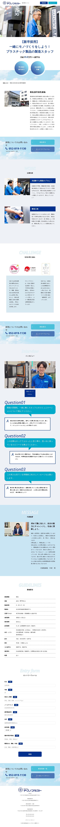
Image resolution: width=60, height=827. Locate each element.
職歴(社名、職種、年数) (11, 743)
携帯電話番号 (8, 712)
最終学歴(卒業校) (9, 735)
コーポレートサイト (43, 775)
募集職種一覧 (42, 769)
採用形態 (7, 727)
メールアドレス (9, 704)
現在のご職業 (8, 696)
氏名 (6, 681)
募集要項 (44, 2)
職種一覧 (5, 83)
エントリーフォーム (43, 149)
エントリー (53, 2)
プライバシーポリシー (30, 820)
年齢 (6, 689)
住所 (6, 719)
